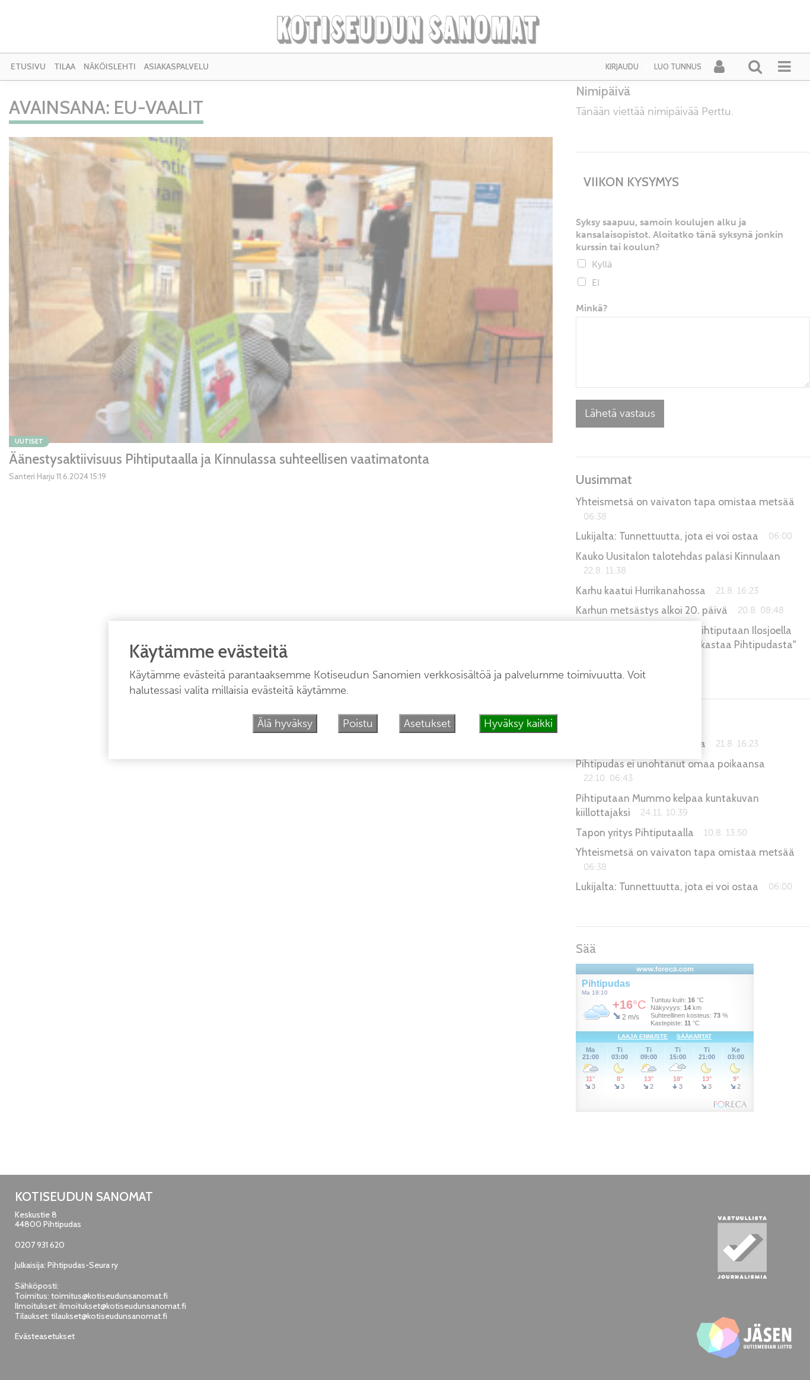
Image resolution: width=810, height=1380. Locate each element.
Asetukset (427, 723)
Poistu (358, 723)
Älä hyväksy (284, 723)
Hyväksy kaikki (518, 723)
